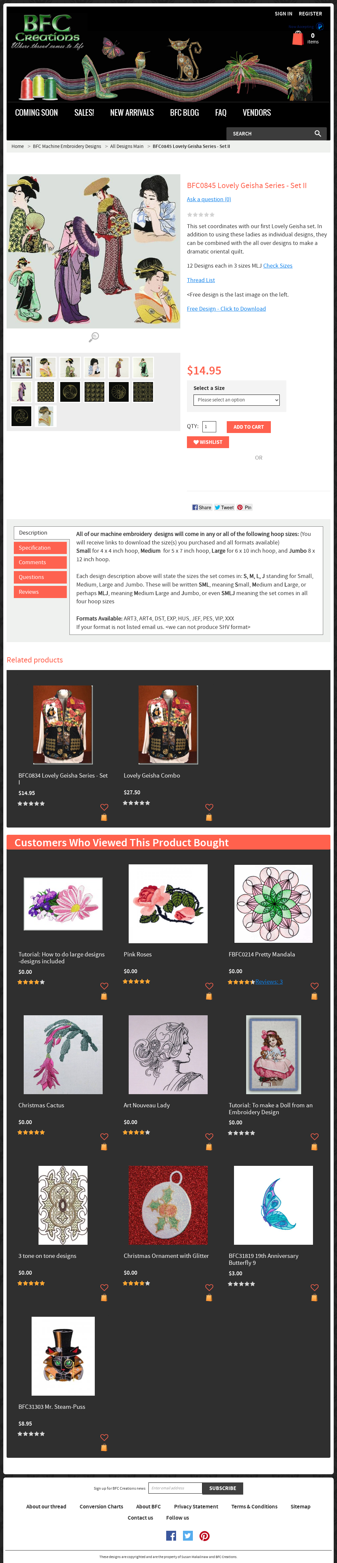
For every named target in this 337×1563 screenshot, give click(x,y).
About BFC (148, 1506)
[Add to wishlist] (104, 807)
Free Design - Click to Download (226, 309)
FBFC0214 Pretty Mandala (262, 954)
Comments (32, 562)
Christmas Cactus (41, 1105)
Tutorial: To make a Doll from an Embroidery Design (271, 1109)
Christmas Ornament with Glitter (166, 1256)
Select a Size (209, 388)
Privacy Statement (196, 1506)
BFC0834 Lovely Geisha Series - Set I (63, 779)
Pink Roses (138, 954)
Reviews (29, 592)
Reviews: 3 (269, 982)
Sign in (284, 14)
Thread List (201, 280)
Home (18, 146)
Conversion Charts (101, 1506)
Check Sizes (278, 266)
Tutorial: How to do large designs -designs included (61, 958)
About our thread (46, 1506)
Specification (35, 548)
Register (310, 14)
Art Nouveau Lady (147, 1105)
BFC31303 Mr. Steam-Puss (51, 1407)
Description (33, 533)
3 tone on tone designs (47, 1256)
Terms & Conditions (254, 1506)
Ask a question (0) (209, 199)
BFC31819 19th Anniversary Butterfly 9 (263, 1260)
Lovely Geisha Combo (152, 776)
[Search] (318, 133)
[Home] (47, 32)
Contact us (140, 1518)
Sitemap (301, 1506)
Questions (31, 577)
